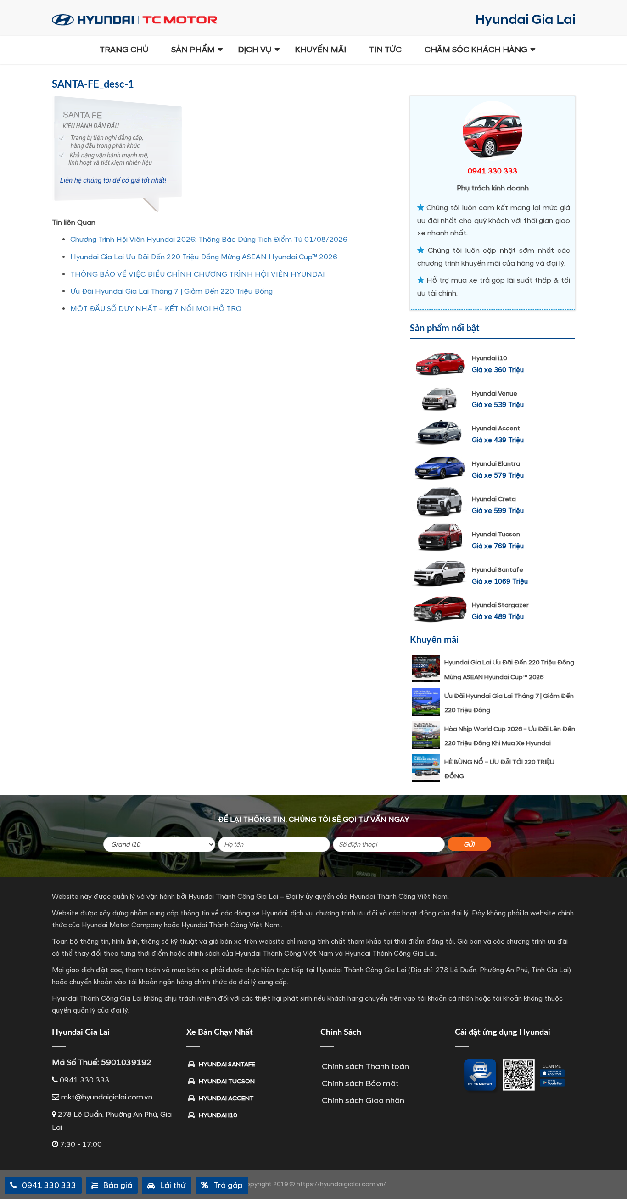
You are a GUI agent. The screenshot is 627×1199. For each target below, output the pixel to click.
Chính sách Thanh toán (365, 1066)
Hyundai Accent (496, 428)
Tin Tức (385, 50)
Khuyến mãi (320, 50)
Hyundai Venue (494, 393)
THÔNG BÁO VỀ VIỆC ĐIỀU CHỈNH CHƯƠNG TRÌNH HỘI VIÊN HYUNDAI (197, 274)
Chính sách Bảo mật (360, 1083)
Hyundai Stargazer (500, 605)
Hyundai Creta (494, 499)
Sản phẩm (193, 50)
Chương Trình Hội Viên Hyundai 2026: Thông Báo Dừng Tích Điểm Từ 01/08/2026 (208, 239)
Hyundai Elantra (496, 464)
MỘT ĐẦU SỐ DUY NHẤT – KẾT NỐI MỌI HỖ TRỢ (155, 308)
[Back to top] (613, 1176)
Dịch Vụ (255, 50)
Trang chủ (124, 50)
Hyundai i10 (489, 358)
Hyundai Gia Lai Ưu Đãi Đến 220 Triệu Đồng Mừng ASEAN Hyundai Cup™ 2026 (203, 257)
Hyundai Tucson (496, 534)
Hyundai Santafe (497, 570)
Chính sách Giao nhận (363, 1100)
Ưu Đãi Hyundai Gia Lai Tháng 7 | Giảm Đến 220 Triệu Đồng (171, 291)
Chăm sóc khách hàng (476, 50)
